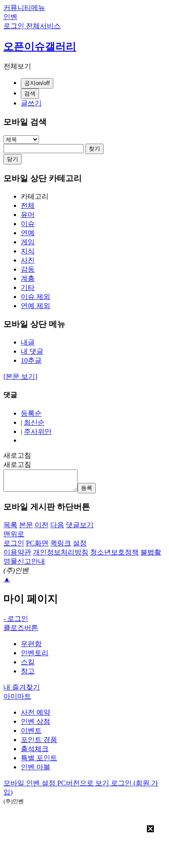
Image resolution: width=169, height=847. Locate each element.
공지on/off (37, 83)
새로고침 (17, 455)
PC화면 (37, 543)
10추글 (31, 360)
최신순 (34, 422)
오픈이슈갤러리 (39, 46)
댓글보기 (80, 525)
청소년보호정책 (114, 552)
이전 (42, 525)
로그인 (13, 543)
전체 (28, 205)
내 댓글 (32, 351)
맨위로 (13, 534)
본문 (26, 525)
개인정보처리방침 (60, 552)
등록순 (31, 413)
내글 (28, 342)
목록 (10, 525)
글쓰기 (31, 103)
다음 (57, 525)
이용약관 (17, 552)
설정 (80, 543)
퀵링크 (60, 543)
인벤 (10, 16)
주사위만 (38, 431)
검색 (30, 93)
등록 (86, 488)
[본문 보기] (20, 376)
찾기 (94, 148)
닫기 (12, 159)
